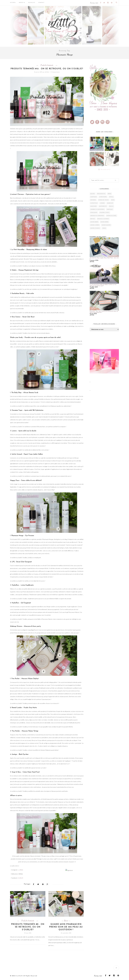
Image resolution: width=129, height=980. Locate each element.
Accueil (13, 2)
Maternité (103, 206)
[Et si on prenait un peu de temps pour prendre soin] (97, 159)
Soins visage (95, 228)
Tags (104, 228)
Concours (103, 196)
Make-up (110, 203)
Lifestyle (94, 203)
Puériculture (111, 215)
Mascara (94, 206)
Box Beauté (101, 193)
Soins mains (106, 225)
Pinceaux (94, 212)
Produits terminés (47, 65)
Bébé (109, 193)
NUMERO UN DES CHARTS (98, 236)
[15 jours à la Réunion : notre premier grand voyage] (112, 144)
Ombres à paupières (97, 209)
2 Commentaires (55, 72)
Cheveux (94, 196)
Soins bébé (94, 221)
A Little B (20, 878)
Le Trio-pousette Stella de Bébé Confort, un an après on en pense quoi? (103, 285)
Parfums (110, 209)
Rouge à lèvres (103, 218)
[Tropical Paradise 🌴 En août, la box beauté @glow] (97, 144)
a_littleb (20, 870)
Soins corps (95, 225)
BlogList (32, 2)
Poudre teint (104, 212)
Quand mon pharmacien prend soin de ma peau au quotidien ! (66, 927)
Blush (93, 193)
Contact (41, 2)
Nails (111, 206)
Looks (102, 203)
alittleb (47, 72)
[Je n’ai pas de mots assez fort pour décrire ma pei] (112, 159)
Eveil (111, 196)
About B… (22, 2)
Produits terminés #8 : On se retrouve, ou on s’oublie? (27, 927)
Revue (66, 921)
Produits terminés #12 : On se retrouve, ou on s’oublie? (47, 69)
